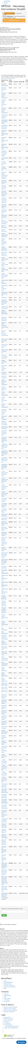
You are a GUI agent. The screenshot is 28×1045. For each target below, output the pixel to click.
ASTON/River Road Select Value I (4, 121)
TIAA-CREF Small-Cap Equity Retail (4, 801)
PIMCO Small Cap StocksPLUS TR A (4, 578)
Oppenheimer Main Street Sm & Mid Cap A (4, 555)
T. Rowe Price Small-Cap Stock (4, 761)
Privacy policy (7, 1017)
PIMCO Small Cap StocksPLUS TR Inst (4, 591)
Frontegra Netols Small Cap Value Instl (4, 302)
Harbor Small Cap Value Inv (4, 351)
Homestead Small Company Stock (4, 368)
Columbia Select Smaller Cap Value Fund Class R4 (4, 175)
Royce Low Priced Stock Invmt (4, 653)
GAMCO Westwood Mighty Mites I (4, 313)
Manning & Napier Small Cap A (4, 523)
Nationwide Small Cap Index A (4, 534)
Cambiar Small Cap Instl (3, 163)
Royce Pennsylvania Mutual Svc (4, 664)
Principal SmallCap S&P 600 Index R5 (3, 610)
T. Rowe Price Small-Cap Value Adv (4, 779)
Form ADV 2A (7, 1023)
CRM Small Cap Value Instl (4, 211)
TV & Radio (6, 1000)
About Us (6, 994)
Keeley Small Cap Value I (4, 427)
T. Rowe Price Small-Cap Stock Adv (4, 767)
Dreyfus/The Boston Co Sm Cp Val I (4, 254)
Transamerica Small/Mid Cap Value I (4, 820)
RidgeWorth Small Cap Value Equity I (4, 637)
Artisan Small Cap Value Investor (4, 116)
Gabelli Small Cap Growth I (4, 307)
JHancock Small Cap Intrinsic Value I (3, 412)
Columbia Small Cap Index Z (3, 206)
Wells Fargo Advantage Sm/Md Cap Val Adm (4, 865)
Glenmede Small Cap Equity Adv (3, 319)
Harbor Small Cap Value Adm (4, 340)
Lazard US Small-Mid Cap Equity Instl (4, 433)
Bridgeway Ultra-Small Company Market (4, 153)
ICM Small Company (3, 373)
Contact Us (6, 1001)
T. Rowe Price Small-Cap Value (4, 773)
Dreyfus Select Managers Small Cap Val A (3, 241)
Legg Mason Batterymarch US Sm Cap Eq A (4, 446)
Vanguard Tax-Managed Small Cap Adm (3, 849)
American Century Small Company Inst (3, 103)
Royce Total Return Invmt (4, 687)
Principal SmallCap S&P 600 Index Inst (3, 603)
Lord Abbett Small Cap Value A (4, 500)
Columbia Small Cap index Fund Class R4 (4, 200)
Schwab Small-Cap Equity (3, 742)
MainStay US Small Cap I (4, 515)
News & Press (7, 998)
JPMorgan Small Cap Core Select (4, 423)
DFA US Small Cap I (4, 230)
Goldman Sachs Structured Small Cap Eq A (4, 325)
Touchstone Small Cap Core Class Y (4, 806)
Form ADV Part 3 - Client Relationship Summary (11, 1025)
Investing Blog (7, 995)
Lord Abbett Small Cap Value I (4, 510)
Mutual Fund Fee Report (10, 1008)
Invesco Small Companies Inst (4, 400)
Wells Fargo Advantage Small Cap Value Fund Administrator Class (4, 880)
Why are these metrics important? (13, 77)
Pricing (5, 2)
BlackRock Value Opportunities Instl (4, 133)
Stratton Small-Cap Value (3, 756)
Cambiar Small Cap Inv (3, 168)
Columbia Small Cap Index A (3, 187)
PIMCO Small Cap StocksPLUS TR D (4, 584)
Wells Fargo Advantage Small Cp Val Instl (4, 889)
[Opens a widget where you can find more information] (21, 1042)
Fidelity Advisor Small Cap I (4, 269)
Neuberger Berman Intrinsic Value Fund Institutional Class (4, 541)
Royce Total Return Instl (4, 684)
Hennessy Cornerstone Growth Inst (4, 356)
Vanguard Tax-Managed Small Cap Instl (3, 858)
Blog (5, 5)
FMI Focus (4, 297)
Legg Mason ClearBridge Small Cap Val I (4, 467)
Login (6, 9)
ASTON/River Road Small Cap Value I (4, 127)
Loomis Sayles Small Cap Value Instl (4, 473)
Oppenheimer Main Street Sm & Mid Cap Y (4, 562)
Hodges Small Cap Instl (3, 362)
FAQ (5, 997)
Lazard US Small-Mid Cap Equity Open (4, 440)
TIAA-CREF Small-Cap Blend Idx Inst (4, 791)
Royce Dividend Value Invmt (4, 642)
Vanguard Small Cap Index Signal (4, 836)
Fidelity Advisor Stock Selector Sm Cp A (4, 276)
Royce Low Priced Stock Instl (4, 648)
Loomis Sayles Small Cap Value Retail (4, 487)
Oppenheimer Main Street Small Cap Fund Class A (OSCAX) (4, 896)
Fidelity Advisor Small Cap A (4, 259)
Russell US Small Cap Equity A (4, 696)
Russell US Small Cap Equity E (4, 701)
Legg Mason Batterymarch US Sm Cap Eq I (4, 460)
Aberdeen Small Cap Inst (3, 89)
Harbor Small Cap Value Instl (4, 346)
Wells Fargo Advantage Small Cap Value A (4, 872)
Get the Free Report (14, 20)
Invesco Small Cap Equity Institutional (4, 382)
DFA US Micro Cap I (4, 226)
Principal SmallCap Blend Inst (3, 597)
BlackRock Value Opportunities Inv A (4, 140)
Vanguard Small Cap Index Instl (3, 825)
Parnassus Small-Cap (3, 567)
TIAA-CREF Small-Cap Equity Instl (4, 796)
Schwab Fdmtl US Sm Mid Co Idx (4, 732)
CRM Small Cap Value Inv (4, 217)
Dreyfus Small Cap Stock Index (4, 248)
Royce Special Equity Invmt (4, 674)
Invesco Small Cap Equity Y (3, 388)
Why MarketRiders (8, 982)
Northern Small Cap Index (3, 549)
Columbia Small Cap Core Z (3, 182)
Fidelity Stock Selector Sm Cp (4, 294)
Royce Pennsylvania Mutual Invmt (4, 658)
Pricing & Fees (7, 984)
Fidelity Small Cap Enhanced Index (4, 288)
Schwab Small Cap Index (3, 737)
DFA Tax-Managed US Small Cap (4, 222)
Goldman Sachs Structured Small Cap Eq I (4, 334)
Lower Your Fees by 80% (10, 987)
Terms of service (8, 1020)
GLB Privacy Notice (8, 1019)
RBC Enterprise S (4, 628)
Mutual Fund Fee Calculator (10, 1007)
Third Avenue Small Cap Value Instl (4, 785)
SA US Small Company (4, 727)
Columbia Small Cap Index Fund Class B (4, 193)
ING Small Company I (4, 376)
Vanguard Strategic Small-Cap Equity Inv (3, 842)
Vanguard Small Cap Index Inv (3, 831)
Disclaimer (6, 1021)
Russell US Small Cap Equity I (4, 707)
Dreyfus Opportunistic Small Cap (4, 235)
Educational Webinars (9, 1011)
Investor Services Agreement (11, 1027)
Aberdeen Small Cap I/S (4, 84)
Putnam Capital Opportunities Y (4, 624)
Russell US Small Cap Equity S (4, 717)
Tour (5, 4)
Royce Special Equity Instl (4, 669)
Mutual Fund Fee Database (10, 1010)
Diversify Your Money (9, 985)
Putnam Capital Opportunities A (4, 617)
